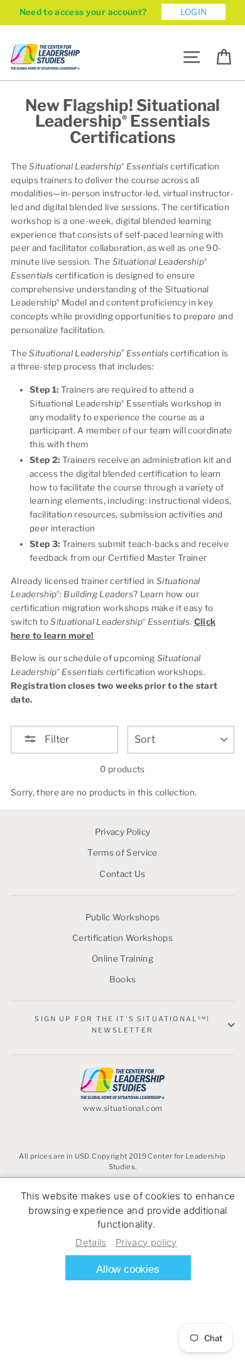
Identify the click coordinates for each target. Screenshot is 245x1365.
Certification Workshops (122, 938)
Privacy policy (146, 1242)
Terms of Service (122, 852)
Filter (56, 739)
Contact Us (122, 874)
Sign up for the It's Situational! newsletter (122, 1024)
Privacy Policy (123, 832)
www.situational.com (122, 1108)
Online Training (122, 958)
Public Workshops (122, 917)
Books (122, 979)
